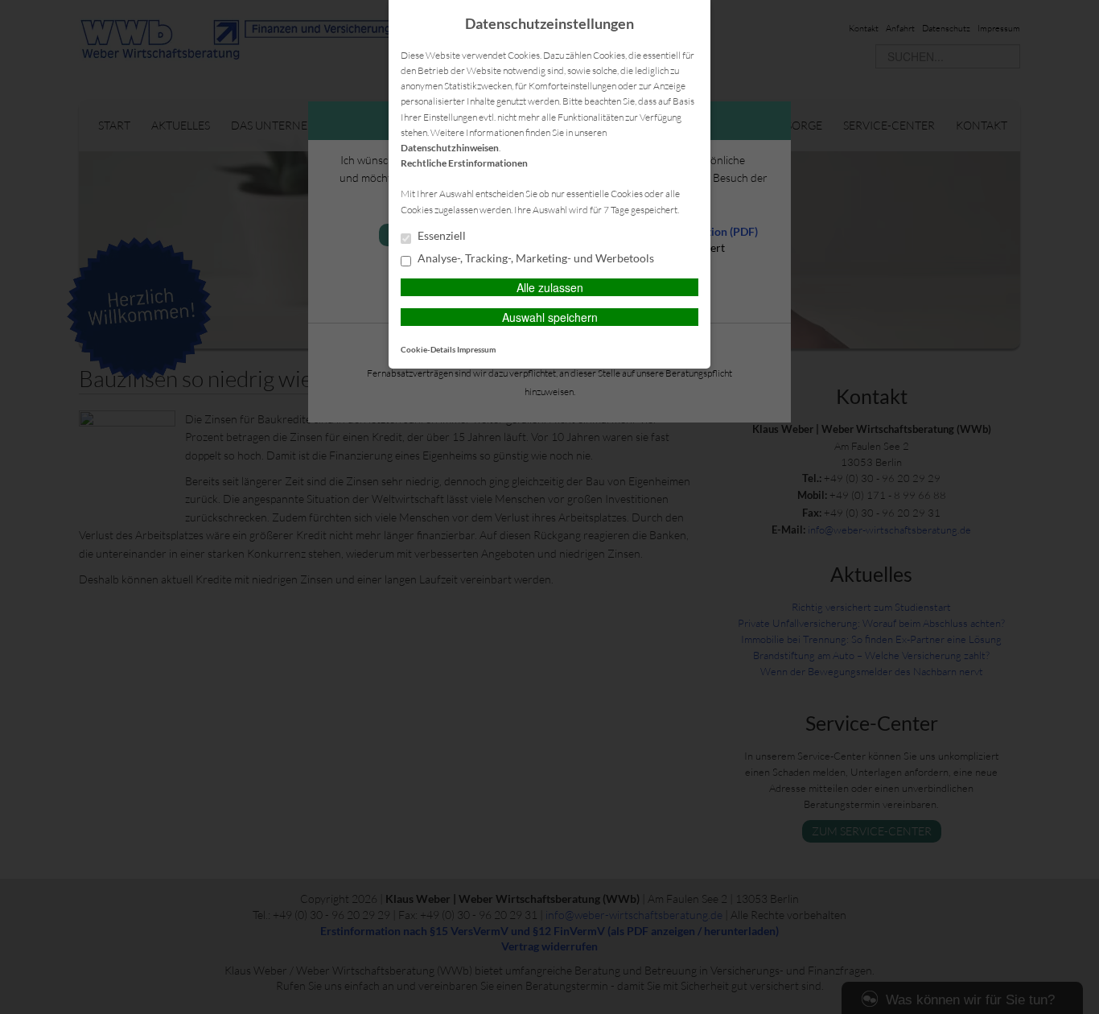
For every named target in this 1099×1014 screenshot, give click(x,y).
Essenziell (440, 235)
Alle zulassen (550, 287)
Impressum (476, 349)
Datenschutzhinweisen (450, 148)
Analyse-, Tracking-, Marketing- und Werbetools (534, 258)
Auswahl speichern (550, 317)
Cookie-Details (428, 349)
